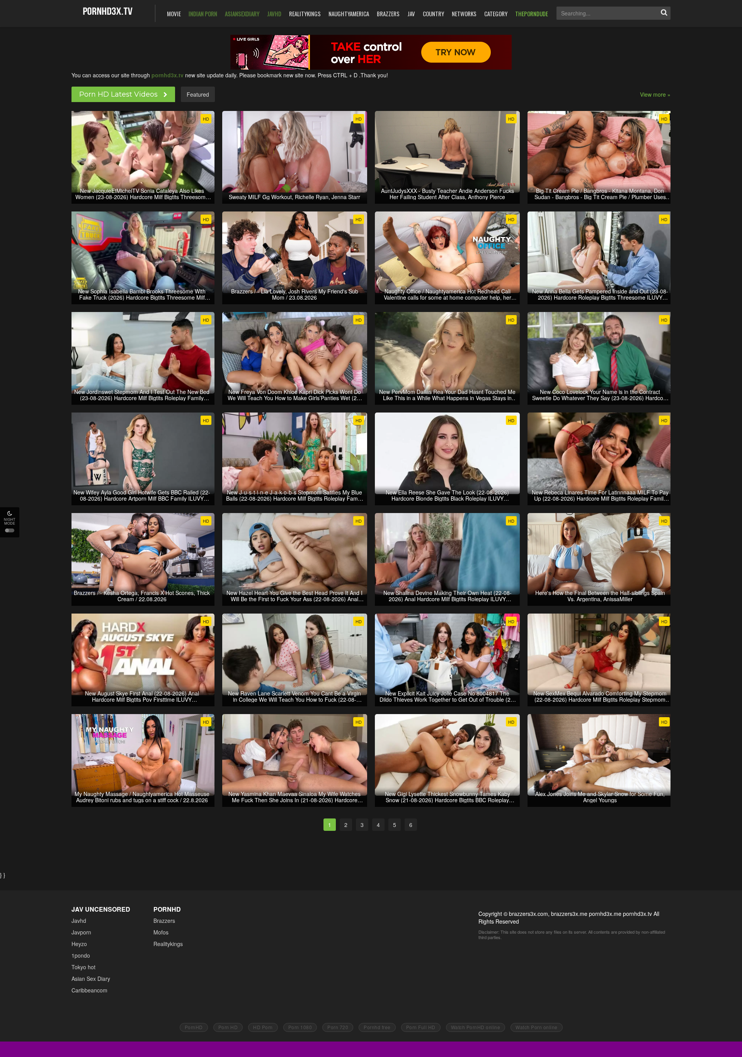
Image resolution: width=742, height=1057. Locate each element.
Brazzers (164, 920)
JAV (411, 13)
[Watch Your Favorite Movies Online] (107, 12)
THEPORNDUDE (531, 13)
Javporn (81, 932)
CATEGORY (495, 13)
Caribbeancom (89, 990)
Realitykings (168, 944)
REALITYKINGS (305, 13)
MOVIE (174, 13)
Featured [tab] (198, 94)
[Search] (664, 13)
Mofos (160, 932)
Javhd (78, 920)
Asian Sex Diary (90, 978)
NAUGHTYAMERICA (348, 13)
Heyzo (79, 944)
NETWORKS (464, 13)
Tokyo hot (83, 967)
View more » (655, 94)
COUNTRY (433, 13)
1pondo (80, 955)
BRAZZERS (388, 13)
